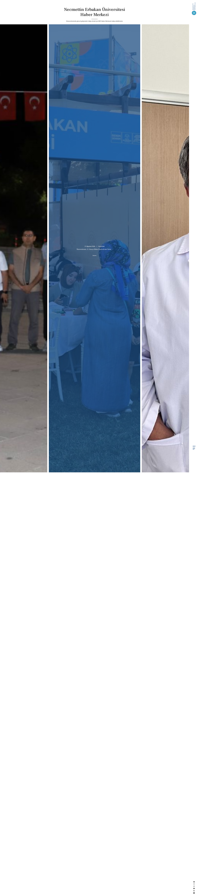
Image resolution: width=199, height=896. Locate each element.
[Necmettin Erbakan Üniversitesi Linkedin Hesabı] (194, 891)
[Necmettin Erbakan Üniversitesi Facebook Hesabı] (194, 888)
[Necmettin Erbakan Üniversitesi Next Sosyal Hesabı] (194, 882)
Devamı (94, 255)
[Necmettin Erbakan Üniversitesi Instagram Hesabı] (194, 886)
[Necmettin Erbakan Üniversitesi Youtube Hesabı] (194, 893)
